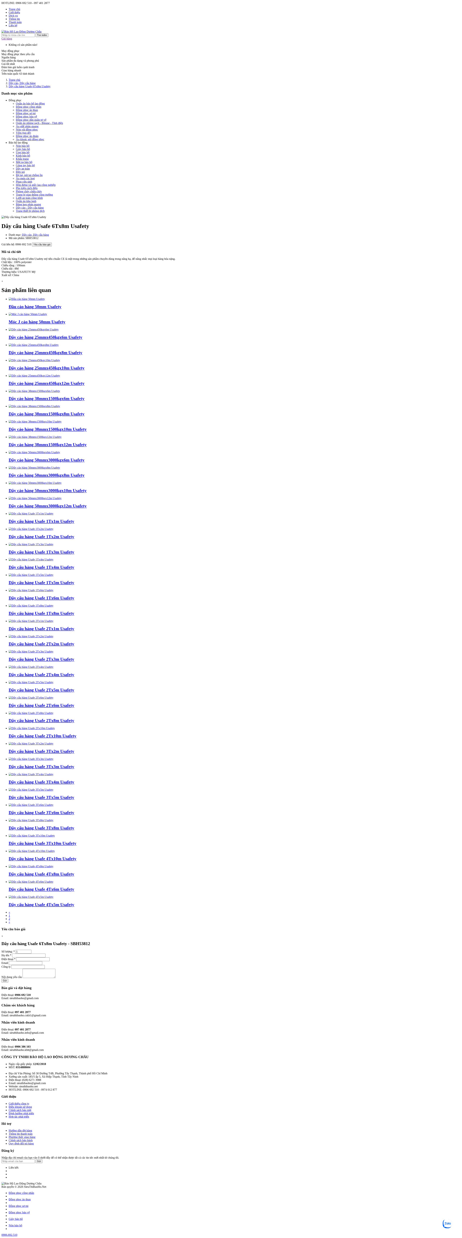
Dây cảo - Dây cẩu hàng (30, 207)
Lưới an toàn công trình (29, 197)
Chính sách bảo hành (21, 1140)
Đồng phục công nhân (28, 106)
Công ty (6, 966)
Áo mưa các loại (25, 178)
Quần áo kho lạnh (26, 201)
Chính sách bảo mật (20, 1110)
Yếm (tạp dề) (23, 132)
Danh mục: (15, 234)
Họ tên (6, 955)
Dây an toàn (23, 168)
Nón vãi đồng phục (27, 129)
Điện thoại (8, 959)
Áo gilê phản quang (27, 126)
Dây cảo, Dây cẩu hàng (22, 83)
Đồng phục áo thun (27, 110)
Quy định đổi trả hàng (21, 1143)
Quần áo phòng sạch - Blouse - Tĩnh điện (39, 123)
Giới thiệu (14, 12)
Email (4, 962)
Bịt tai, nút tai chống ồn (29, 175)
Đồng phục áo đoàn (27, 136)
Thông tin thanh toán (20, 1133)
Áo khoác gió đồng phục (30, 139)
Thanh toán (15, 22)
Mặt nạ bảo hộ (24, 162)
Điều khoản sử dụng (20, 1106)
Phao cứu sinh (24, 181)
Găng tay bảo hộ (25, 165)
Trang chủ (14, 9)
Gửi (5, 980)
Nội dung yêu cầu (11, 977)
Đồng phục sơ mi (26, 113)
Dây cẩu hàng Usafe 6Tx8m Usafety (30, 86)
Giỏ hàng (6, 38)
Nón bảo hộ (22, 145)
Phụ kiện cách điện (27, 188)
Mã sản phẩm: (17, 238)
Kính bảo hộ (23, 155)
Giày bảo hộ (23, 149)
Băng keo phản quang (28, 204)
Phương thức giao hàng (22, 1137)
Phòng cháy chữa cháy (29, 191)
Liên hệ (13, 25)
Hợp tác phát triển (19, 1116)
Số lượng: (8, 951)
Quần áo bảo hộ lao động (30, 103)
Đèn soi (20, 171)
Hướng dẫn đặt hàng (20, 1130)
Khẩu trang (22, 158)
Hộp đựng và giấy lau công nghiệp (36, 184)
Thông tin (14, 18)
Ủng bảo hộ (22, 152)
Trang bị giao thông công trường (34, 194)
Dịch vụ (13, 15)
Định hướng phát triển (21, 1113)
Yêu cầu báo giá (41, 244)
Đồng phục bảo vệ (26, 116)
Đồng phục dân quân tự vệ (31, 119)
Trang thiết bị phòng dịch (30, 210)
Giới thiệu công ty (19, 1103)
